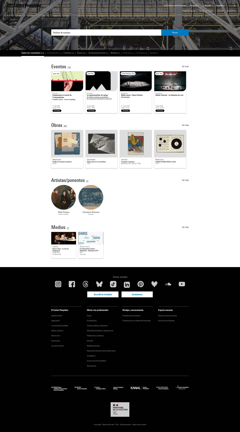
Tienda (221, 10)
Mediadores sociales (93, 346)
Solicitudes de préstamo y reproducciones (100, 331)
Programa (194, 5)
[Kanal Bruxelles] (142, 390)
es (235, 5)
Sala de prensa (91, 366)
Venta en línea (206, 10)
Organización (55, 321)
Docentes (90, 341)
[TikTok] (113, 284)
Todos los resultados (32, 52)
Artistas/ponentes (98, 52)
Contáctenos (137, 294)
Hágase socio (190, 10)
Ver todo (185, 66)
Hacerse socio (55, 336)
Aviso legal (97, 424)
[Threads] (85, 284)
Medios (115, 52)
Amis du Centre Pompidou (166, 321)
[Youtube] (182, 284)
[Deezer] (154, 284)
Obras (81, 52)
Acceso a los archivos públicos (96, 361)
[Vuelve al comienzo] (234, 426)
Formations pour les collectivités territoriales (136, 321)
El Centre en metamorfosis (176, 5)
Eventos (69, 52)
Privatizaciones (91, 321)
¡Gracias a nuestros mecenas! (167, 316)
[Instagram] (58, 284)
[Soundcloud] (168, 284)
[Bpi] (61, 390)
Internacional (55, 341)
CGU (117, 424)
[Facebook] (72, 284)
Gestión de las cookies (139, 424)
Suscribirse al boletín (103, 294)
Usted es (231, 10)
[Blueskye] (99, 284)
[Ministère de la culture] (120, 409)
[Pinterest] (141, 284)
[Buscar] (230, 4)
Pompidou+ (221, 5)
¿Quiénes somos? (56, 316)
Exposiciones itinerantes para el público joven (101, 351)
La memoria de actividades (59, 326)
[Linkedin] (127, 284)
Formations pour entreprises (131, 316)
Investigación (91, 356)
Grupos (89, 316)
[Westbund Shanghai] (164, 390)
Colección (207, 5)
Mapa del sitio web (108, 424)
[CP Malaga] (120, 390)
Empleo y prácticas (57, 331)
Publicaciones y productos (95, 336)
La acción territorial (57, 346)
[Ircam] (82, 390)
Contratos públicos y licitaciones (97, 326)
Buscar (175, 32)
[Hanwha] (182, 390)
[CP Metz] (101, 390)
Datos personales (125, 424)
